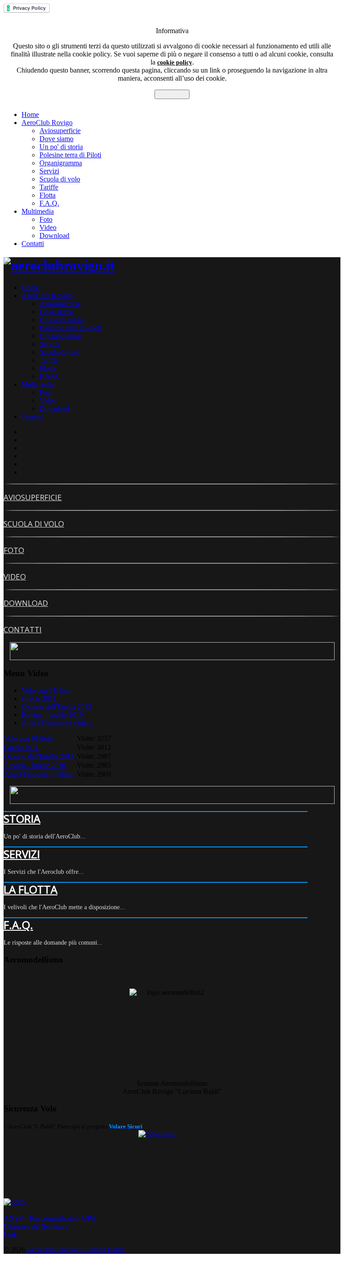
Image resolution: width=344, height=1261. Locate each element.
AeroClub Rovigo (47, 122)
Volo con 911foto (46, 690)
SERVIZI (22, 853)
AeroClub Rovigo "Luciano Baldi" (76, 1249)
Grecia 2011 (39, 698)
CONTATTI (23, 629)
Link (10, 1234)
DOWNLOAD (26, 603)
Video (47, 227)
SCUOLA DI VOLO (34, 523)
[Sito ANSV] (172, 1201)
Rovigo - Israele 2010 (52, 714)
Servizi (49, 171)
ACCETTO (172, 94)
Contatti (33, 243)
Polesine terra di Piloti (70, 155)
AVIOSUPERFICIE (33, 497)
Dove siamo (56, 139)
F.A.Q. (49, 203)
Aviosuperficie (60, 130)
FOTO (14, 550)
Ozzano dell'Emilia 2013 (56, 706)
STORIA (22, 818)
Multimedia (38, 211)
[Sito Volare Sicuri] (172, 1163)
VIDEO (15, 576)
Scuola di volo (59, 179)
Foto (45, 219)
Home (30, 114)
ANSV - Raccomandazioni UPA (50, 1218)
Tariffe (48, 187)
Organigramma (60, 163)
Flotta (47, 195)
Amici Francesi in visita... (58, 722)
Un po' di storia (61, 147)
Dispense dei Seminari (35, 1226)
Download (54, 235)
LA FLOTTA (30, 889)
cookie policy (174, 62)
